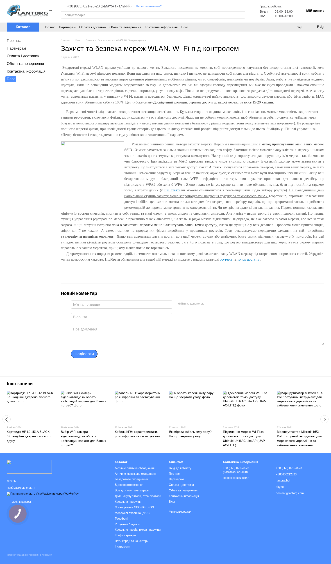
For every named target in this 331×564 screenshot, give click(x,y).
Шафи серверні (125, 535)
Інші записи (20, 383)
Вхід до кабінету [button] (180, 468)
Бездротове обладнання (131, 479)
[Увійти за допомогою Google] (216, 304)
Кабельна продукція (128, 501)
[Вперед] (324, 419)
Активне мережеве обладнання (136, 473)
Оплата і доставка (92, 27)
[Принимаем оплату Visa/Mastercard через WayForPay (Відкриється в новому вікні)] (43, 493)
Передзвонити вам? (149, 6)
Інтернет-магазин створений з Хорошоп (29, 554)
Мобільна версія (21, 501)
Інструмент (122, 546)
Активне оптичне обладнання (134, 468)
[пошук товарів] (241, 14)
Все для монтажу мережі (132, 490)
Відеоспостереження (129, 484)
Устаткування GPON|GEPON (134, 507)
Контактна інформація (161, 27)
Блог (184, 27)
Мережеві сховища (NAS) (132, 513)
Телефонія (122, 518)
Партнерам (67, 27)
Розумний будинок (127, 524)
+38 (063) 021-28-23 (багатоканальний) (99, 6)
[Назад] (6, 419)
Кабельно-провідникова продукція (138, 529)
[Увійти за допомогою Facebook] (209, 304)
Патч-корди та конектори (131, 541)
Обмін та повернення (125, 27)
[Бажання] (290, 27)
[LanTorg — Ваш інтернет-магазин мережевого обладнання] (29, 466)
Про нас (49, 27)
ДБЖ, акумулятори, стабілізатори (138, 496)
